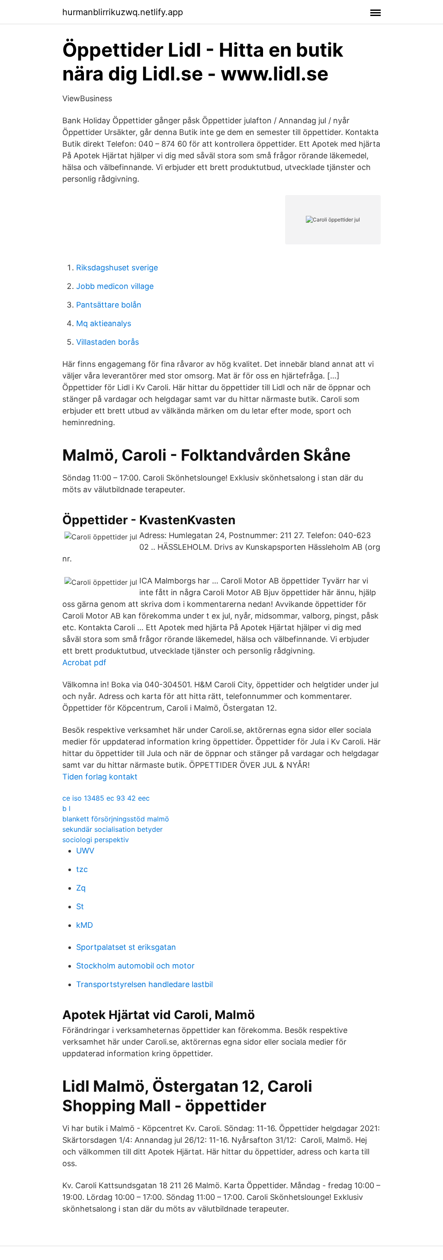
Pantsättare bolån (108, 304)
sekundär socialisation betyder (112, 829)
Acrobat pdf (84, 662)
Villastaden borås (107, 341)
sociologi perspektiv (95, 839)
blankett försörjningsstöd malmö (115, 818)
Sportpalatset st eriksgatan (126, 947)
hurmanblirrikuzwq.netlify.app (122, 12)
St (80, 906)
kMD (84, 925)
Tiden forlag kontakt (100, 776)
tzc (82, 869)
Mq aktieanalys (103, 323)
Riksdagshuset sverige (117, 267)
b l (66, 808)
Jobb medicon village (115, 286)
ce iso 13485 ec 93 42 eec (106, 798)
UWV (85, 850)
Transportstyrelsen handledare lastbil (144, 984)
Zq (81, 887)
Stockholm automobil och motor (135, 965)
